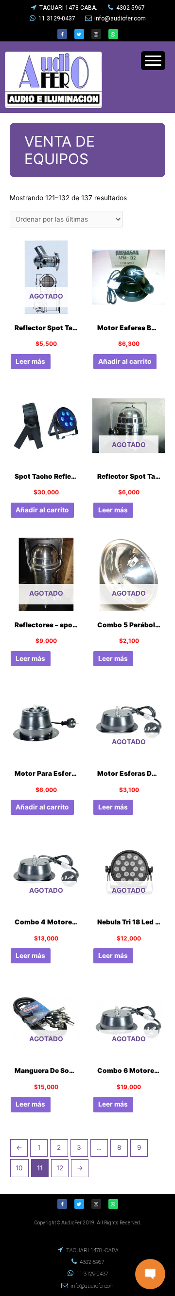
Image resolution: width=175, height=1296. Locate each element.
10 (19, 1168)
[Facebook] (62, 34)
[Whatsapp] (113, 34)
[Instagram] (96, 34)
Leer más (30, 361)
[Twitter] (79, 34)
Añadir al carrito (124, 361)
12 (59, 1168)
